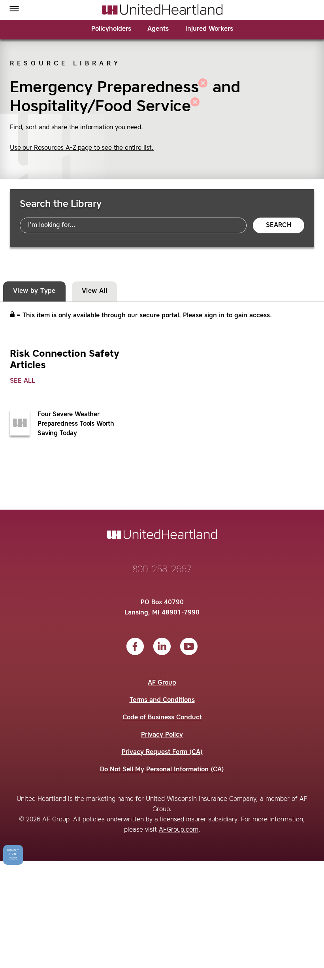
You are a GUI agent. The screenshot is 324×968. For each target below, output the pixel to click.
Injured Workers (209, 29)
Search (278, 225)
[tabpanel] (162, 394)
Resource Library (65, 64)
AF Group (162, 683)
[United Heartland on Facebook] (135, 646)
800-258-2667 (162, 570)
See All (23, 381)
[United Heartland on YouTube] (189, 646)
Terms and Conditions (162, 700)
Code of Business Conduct (162, 718)
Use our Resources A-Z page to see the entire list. (82, 148)
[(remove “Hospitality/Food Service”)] (195, 107)
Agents (158, 29)
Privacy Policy (162, 735)
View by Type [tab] (34, 291)
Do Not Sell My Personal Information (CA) (162, 770)
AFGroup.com (178, 830)
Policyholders (111, 29)
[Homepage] (162, 9)
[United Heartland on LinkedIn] (162, 646)
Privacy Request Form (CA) (162, 752)
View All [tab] (94, 291)
